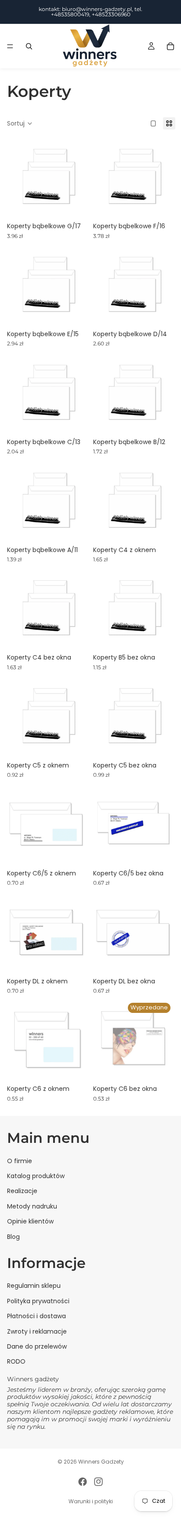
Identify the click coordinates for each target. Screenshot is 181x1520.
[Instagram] (98, 1481)
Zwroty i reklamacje (37, 1331)
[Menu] (10, 46)
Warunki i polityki (91, 1501)
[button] (20, 123)
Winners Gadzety (101, 1461)
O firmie (19, 1161)
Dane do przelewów (37, 1346)
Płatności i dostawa (36, 1316)
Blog (13, 1236)
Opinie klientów (30, 1221)
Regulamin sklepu (34, 1286)
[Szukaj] (29, 46)
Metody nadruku (32, 1206)
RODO (16, 1361)
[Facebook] (82, 1481)
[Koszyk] (170, 46)
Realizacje (22, 1191)
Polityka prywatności (38, 1301)
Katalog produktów (36, 1176)
